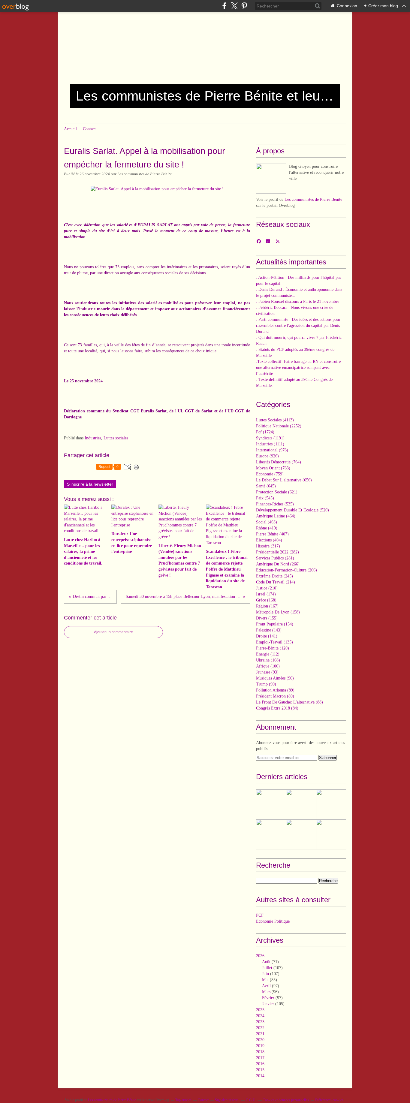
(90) (275, 678)
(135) (274, 642)
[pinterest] (244, 5)
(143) (269, 630)
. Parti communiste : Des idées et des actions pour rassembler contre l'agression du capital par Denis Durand (298, 325)
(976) (272, 450)
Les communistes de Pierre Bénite (313, 199)
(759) (270, 474)
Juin (265, 974)
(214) (275, 582)
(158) (278, 612)
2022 (260, 1028)
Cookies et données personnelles (286, 1100)
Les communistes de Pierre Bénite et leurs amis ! (205, 96)
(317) (268, 546)
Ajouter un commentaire (113, 632)
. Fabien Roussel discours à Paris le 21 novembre (297, 301)
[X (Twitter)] (234, 5)
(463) (266, 522)
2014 (260, 1076)
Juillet (267, 968)
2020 (260, 1040)
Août (266, 962)
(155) (267, 618)
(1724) (265, 432)
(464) (275, 516)
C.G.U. (251, 1100)
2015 (260, 1070)
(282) (277, 552)
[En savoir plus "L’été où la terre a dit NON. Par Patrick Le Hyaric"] (301, 804)
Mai (265, 980)
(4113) (275, 420)
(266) (278, 564)
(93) (267, 672)
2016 (260, 1064)
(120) (272, 648)
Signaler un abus (227, 1100)
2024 (260, 1016)
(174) (266, 594)
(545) (265, 498)
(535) (275, 504)
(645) (266, 486)
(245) (274, 576)
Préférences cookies (329, 1100)
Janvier (268, 1004)
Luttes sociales (116, 438)
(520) (292, 510)
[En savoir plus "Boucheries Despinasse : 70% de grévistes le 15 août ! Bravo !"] (301, 834)
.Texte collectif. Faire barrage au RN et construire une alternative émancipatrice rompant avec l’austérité (298, 367)
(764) (278, 462)
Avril (266, 986)
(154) (274, 624)
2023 (260, 1022)
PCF (260, 915)
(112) (267, 654)
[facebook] (224, 5)
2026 (260, 956)
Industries (93, 438)
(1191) (270, 438)
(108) (268, 660)
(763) (273, 468)
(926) (267, 456)
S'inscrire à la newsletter (90, 484)
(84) (277, 708)
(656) (284, 480)
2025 (260, 1010)
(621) (276, 492)
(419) (266, 528)
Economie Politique (273, 921)
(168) (266, 600)
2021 (260, 1034)
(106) (268, 666)
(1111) (270, 444)
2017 (260, 1058)
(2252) (278, 426)
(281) (275, 558)
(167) (267, 606)
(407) (272, 534)
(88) (289, 702)
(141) (266, 636)
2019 (260, 1046)
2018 (260, 1052)
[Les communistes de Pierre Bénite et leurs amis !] (271, 179)
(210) (267, 588)
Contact (89, 129)
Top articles (183, 1100)
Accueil (70, 129)
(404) (269, 540)
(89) (275, 690)
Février (268, 998)
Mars (266, 992)
